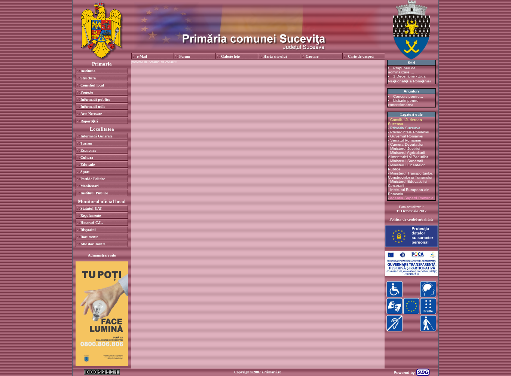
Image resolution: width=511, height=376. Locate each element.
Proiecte (86, 92)
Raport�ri (89, 121)
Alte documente (92, 244)
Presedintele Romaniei (409, 132)
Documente (89, 237)
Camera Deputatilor (406, 144)
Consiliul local (92, 85)
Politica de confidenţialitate (411, 219)
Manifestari (89, 186)
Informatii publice (95, 99)
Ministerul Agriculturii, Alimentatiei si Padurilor (408, 155)
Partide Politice (92, 179)
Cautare (312, 56)
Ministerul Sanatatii (406, 161)
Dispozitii (88, 230)
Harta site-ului (275, 56)
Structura (88, 78)
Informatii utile (92, 106)
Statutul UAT (91, 208)
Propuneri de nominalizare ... (402, 70)
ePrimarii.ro (271, 372)
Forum (184, 56)
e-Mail (142, 56)
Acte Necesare (91, 114)
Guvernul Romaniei (406, 136)
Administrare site (102, 255)
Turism (86, 143)
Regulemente (90, 215)
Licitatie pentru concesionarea (403, 102)
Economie (88, 150)
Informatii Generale (96, 136)
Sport (84, 172)
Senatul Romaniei (405, 140)
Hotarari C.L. (91, 223)
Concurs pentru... (408, 96)
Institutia (87, 71)
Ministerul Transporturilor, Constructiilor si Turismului (410, 175)
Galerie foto (230, 56)
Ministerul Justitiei (405, 148)
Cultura (86, 157)
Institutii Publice (94, 193)
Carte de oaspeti (361, 56)
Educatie (87, 165)
